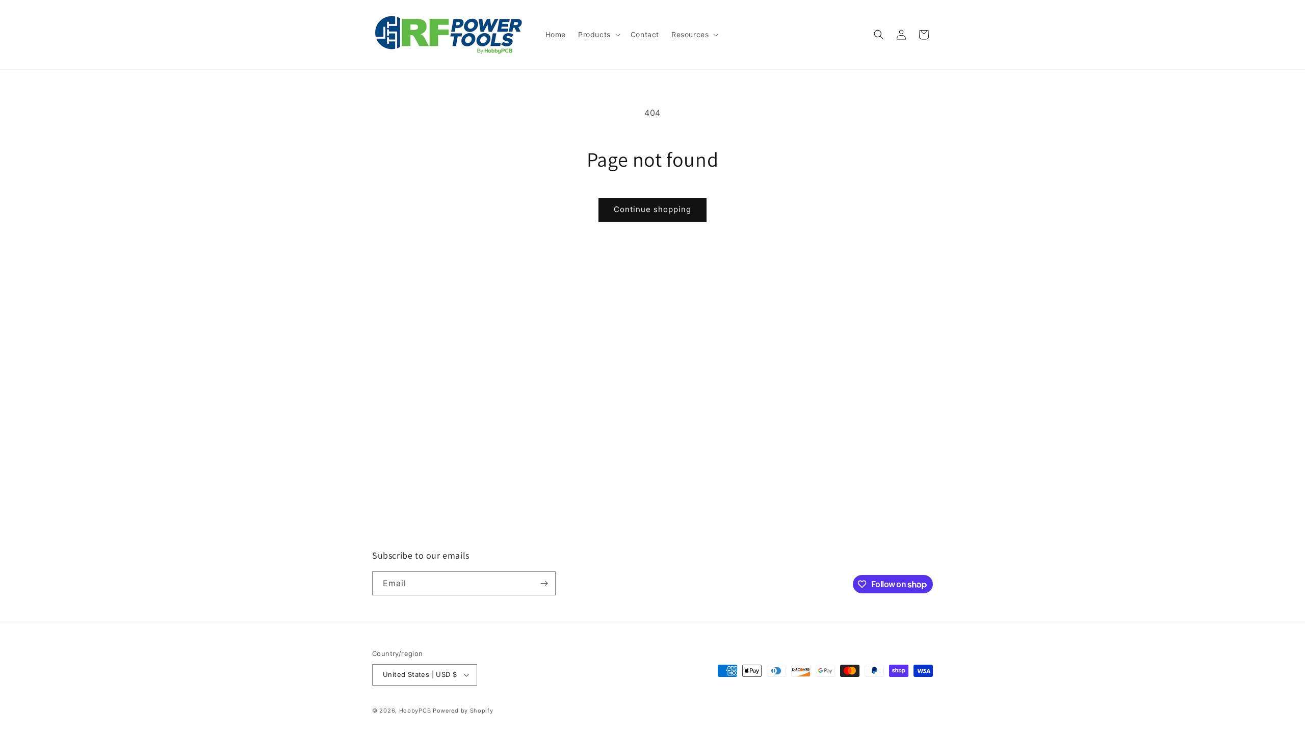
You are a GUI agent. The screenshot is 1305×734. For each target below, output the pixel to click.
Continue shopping (652, 209)
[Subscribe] (544, 583)
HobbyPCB (415, 710)
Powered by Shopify (463, 710)
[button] (598, 34)
